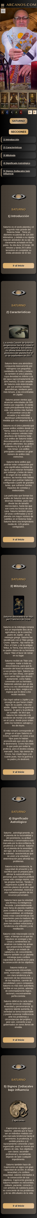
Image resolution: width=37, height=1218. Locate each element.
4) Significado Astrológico (16, 163)
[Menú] (2, 5)
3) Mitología (9, 155)
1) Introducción (11, 139)
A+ (30, 112)
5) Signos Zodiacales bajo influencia (16, 172)
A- (35, 112)
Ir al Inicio (18, 265)
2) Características (12, 147)
